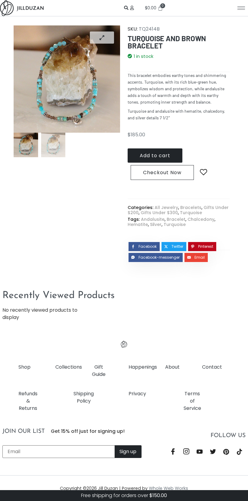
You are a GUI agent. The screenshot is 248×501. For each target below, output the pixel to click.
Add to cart (155, 155)
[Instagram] (186, 452)
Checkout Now (162, 172)
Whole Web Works (168, 488)
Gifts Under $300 (159, 213)
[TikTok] (239, 452)
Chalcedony (201, 219)
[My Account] (133, 8)
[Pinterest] (226, 452)
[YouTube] (199, 452)
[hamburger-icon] (241, 8)
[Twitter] (212, 452)
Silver (156, 224)
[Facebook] (173, 452)
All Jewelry (166, 207)
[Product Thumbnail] (102, 38)
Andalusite (153, 219)
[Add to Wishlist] (203, 172)
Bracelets (190, 207)
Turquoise (191, 213)
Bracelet (176, 219)
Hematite (138, 224)
